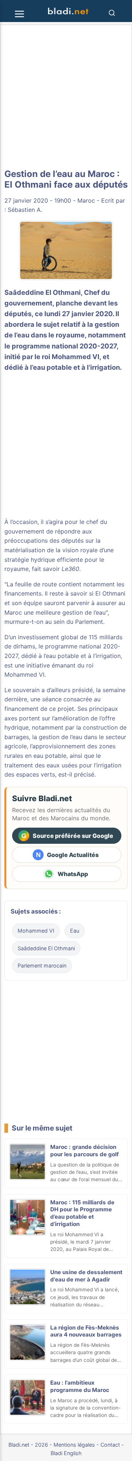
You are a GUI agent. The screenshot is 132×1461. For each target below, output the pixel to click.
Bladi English (66, 1453)
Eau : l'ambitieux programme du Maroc (79, 1386)
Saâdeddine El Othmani (42, 292)
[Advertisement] (66, 97)
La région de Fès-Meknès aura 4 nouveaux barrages (86, 1331)
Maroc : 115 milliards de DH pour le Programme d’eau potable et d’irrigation (82, 1213)
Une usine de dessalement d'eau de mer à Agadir (86, 1276)
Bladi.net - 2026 (28, 1445)
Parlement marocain (42, 965)
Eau (74, 930)
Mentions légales (74, 1445)
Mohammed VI (24, 674)
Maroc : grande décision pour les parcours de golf (84, 1150)
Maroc (86, 200)
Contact (110, 1445)
